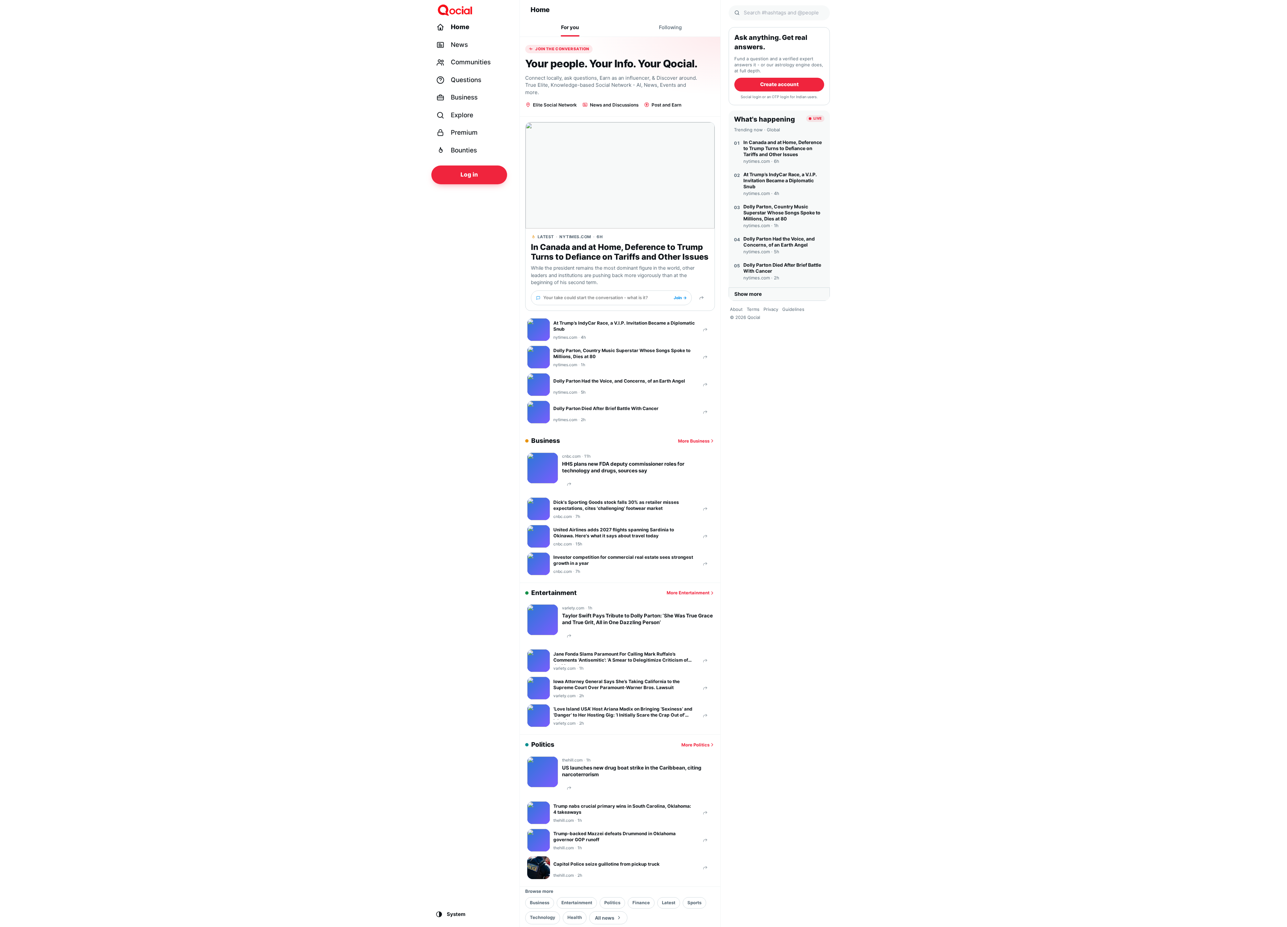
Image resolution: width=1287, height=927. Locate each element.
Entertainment (576, 902)
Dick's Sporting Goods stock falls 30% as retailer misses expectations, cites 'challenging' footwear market (616, 505)
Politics (612, 902)
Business (539, 902)
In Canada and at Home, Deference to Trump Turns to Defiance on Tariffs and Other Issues (620, 252)
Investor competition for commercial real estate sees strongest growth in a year (623, 560)
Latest (668, 902)
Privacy (770, 309)
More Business (694, 441)
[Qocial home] (473, 10)
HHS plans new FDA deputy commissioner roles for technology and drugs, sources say (623, 467)
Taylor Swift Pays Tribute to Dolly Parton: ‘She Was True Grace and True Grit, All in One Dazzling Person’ (637, 618)
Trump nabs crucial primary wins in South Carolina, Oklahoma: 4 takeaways (622, 809)
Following (670, 27)
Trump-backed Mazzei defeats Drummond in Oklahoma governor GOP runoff (614, 836)
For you (570, 27)
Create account (779, 84)
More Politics (695, 744)
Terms (753, 309)
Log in (469, 174)
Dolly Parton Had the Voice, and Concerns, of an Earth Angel (619, 381)
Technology (542, 917)
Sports (694, 902)
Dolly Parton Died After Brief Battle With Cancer (606, 408)
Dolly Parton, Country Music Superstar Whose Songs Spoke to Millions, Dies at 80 (621, 353)
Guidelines (793, 309)
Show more (748, 294)
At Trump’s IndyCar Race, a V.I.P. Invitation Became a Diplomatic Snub (624, 326)
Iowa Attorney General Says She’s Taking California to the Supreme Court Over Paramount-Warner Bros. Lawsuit (616, 684)
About (736, 309)
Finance (641, 902)
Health (574, 917)
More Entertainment (688, 592)
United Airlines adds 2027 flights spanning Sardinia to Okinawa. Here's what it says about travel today (613, 532)
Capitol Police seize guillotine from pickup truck (606, 864)
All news (604, 918)
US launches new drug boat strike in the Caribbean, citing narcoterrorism (631, 771)
